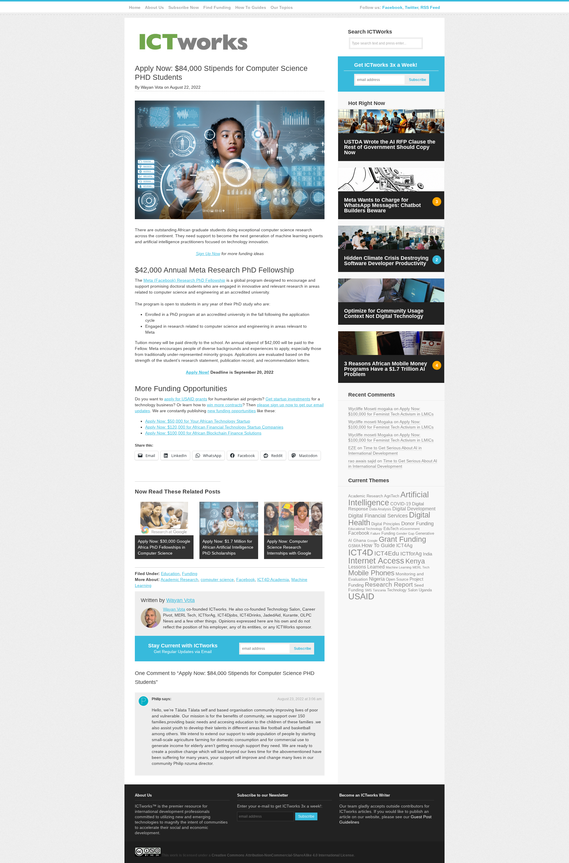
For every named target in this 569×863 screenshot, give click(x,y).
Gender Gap (405, 533)
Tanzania (379, 590)
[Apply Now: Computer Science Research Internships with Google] (293, 518)
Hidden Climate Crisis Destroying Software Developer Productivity (386, 260)
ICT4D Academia (273, 579)
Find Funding (217, 7)
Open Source (397, 579)
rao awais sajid (362, 460)
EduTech (391, 529)
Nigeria (377, 579)
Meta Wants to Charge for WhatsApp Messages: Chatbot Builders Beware (382, 205)
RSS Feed (430, 7)
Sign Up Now (208, 253)
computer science (217, 579)
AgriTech (391, 496)
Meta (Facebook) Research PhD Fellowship (184, 280)
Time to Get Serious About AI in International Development (385, 450)
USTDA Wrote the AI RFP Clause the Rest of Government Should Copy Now (389, 147)
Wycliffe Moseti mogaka (370, 408)
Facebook (392, 7)
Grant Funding (402, 539)
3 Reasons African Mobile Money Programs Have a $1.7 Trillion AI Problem (385, 369)
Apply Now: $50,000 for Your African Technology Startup (197, 421)
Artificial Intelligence (388, 498)
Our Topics (282, 7)
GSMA (354, 545)
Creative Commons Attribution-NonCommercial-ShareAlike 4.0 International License (283, 855)
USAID (361, 596)
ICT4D (360, 552)
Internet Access (376, 560)
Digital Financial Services (378, 516)
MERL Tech (421, 567)
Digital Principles (385, 524)
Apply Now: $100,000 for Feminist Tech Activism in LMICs (391, 411)
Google (372, 540)
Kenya (415, 561)
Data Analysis (380, 509)
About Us (154, 7)
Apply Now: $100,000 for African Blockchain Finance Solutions (203, 433)
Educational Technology (365, 529)
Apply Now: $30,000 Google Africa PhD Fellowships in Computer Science (164, 547)
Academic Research (179, 579)
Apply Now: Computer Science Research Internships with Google (289, 547)
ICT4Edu (386, 553)
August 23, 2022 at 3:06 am (299, 699)
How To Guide (378, 545)
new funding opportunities (231, 410)
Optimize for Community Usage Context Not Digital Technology (383, 313)
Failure (375, 533)
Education (170, 573)
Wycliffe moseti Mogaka (370, 421)
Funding (189, 573)
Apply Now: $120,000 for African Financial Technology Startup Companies (214, 427)
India (427, 553)
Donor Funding (417, 523)
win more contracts (224, 404)
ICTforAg (411, 553)
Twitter (411, 7)
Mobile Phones (371, 573)
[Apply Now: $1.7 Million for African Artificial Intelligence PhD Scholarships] (228, 518)
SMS (368, 590)
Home (134, 7)
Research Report (389, 584)
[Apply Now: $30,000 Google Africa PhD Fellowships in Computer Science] (164, 518)
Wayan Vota (180, 600)
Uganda (425, 590)
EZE (352, 447)
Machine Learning (398, 567)
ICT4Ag (404, 545)
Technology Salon (402, 590)
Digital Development (413, 508)
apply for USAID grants (185, 399)
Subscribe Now (183, 7)
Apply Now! (197, 372)
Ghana (359, 540)
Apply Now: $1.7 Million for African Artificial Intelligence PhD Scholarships (227, 547)
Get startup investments (288, 399)
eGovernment (410, 529)
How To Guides (250, 7)
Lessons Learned (366, 566)
